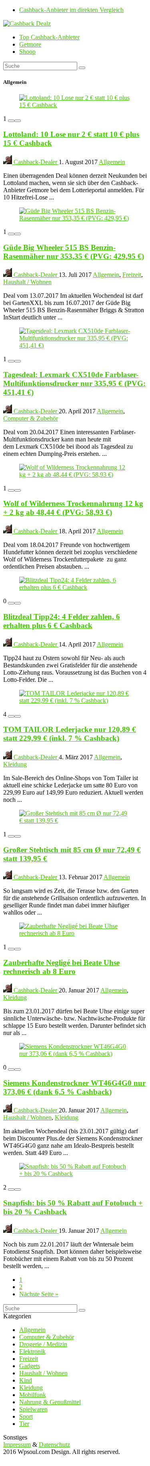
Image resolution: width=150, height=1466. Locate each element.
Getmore (30, 44)
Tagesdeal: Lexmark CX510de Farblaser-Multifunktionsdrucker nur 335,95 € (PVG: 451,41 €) (74, 383)
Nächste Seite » (38, 1294)
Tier (24, 1423)
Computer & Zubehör (30, 418)
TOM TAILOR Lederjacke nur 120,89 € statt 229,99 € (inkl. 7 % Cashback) (69, 733)
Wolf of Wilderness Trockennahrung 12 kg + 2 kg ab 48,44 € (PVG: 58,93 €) (73, 507)
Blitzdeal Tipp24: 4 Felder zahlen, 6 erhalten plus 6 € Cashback (61, 621)
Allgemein (112, 162)
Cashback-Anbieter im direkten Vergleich (71, 9)
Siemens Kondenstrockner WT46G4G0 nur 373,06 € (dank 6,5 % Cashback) (74, 1087)
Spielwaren (33, 1409)
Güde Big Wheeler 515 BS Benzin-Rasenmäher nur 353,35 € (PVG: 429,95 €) (73, 251)
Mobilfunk (32, 1394)
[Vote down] (11, 121)
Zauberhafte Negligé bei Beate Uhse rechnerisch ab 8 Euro (61, 967)
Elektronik (32, 1351)
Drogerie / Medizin (43, 1344)
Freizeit (131, 274)
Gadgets (29, 1365)
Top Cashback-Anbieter (49, 37)
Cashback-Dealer (35, 162)
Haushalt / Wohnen (27, 282)
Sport (26, 1416)
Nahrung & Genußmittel (50, 1402)
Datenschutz (54, 1444)
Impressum (17, 1444)
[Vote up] (17, 121)
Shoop (27, 51)
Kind (25, 1380)
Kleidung (15, 764)
